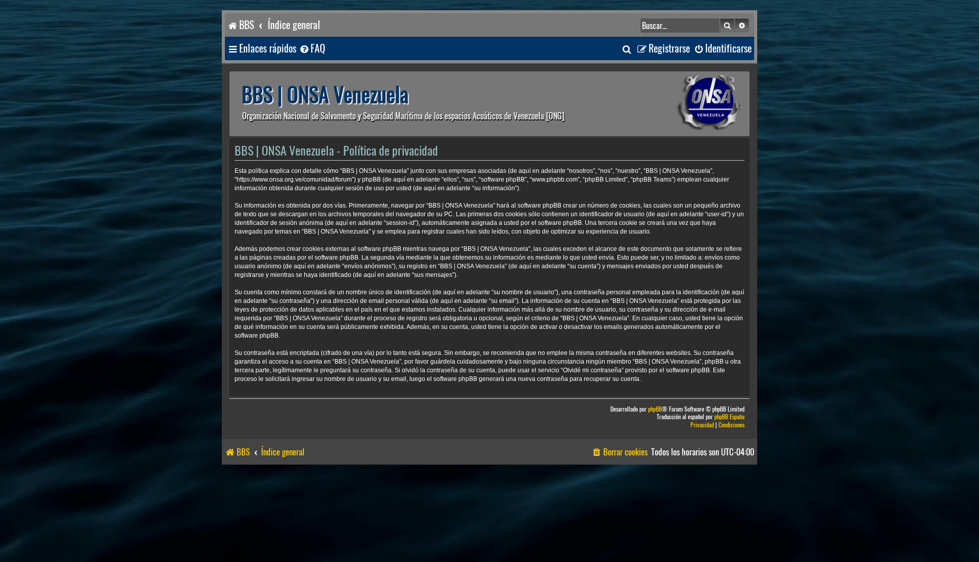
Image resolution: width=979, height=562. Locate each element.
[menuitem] (312, 48)
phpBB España (729, 417)
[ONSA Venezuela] (686, 104)
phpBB (655, 409)
